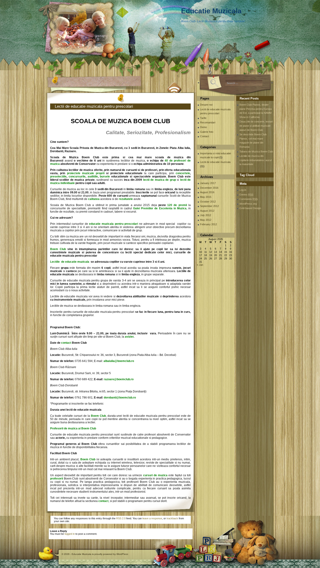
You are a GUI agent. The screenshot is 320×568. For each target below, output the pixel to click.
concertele (183, 173)
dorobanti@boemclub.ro (120, 397)
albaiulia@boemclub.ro (119, 361)
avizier (129, 336)
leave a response (152, 518)
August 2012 (207, 210)
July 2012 (205, 215)
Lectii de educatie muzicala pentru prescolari (94, 106)
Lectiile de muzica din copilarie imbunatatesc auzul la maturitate (255, 160)
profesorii (56, 478)
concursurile (77, 176)
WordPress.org (248, 203)
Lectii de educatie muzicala (215, 162)
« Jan (200, 264)
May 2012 (205, 219)
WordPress (122, 554)
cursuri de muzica (155, 475)
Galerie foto (206, 131)
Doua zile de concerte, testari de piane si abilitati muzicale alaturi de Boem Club (256, 125)
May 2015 (205, 196)
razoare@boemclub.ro (119, 379)
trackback (172, 518)
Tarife (203, 118)
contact (66, 342)
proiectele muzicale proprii (86, 173)
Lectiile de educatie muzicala (70, 261)
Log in (242, 189)
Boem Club (58, 249)
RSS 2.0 (121, 518)
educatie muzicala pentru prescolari (113, 223)
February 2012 (208, 224)
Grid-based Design (250, 208)
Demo (203, 127)
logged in (70, 533)
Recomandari (207, 122)
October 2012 (208, 201)
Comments (248, 199)
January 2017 (208, 183)
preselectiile (58, 176)
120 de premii (177, 205)
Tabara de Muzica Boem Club (256, 151)
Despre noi (206, 104)
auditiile (93, 176)
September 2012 (209, 206)
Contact (204, 136)
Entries (246, 194)
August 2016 (207, 192)
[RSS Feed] (174, 87)
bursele (105, 176)
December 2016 (209, 187)
